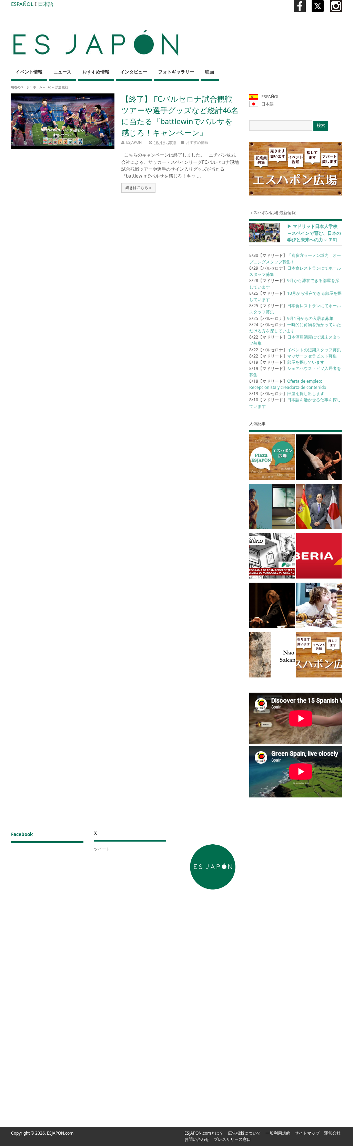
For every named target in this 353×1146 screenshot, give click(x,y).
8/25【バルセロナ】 (291, 318)
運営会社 (332, 1133)
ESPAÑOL (22, 3)
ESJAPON (134, 142)
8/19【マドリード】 (286, 362)
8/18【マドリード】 (287, 384)
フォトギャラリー (176, 71)
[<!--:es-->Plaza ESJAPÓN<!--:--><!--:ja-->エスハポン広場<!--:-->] (272, 458)
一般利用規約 (277, 1133)
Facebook (22, 834)
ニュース (62, 71)
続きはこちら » (138, 187)
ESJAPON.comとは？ (203, 1133)
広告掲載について (244, 1133)
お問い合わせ (196, 1139)
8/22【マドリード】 (293, 356)
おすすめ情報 (95, 71)
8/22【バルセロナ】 (295, 350)
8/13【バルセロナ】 (286, 393)
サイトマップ (307, 1133)
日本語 (45, 3)
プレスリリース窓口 (232, 1139)
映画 (209, 71)
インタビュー (133, 71)
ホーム (37, 87)
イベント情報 (29, 71)
